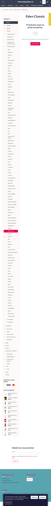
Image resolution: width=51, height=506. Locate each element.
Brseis (9, 215)
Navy (9, 128)
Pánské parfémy (11, 46)
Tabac (9, 191)
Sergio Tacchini (12, 188)
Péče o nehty (10, 334)
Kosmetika (8, 326)
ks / (30, 479)
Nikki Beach (11, 81)
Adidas (9, 281)
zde (22, 499)
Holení (7, 345)
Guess (9, 284)
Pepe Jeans (11, 287)
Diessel (9, 303)
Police (9, 71)
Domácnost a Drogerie (11, 351)
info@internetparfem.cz (8, 493)
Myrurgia (10, 103)
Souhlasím (42, 497)
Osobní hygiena (10, 356)
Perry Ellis (10, 79)
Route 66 (10, 255)
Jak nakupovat (5, 478)
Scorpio (10, 265)
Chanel (9, 164)
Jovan (9, 268)
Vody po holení (11, 34)
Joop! (9, 311)
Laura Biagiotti (11, 178)
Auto (8, 369)
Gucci (9, 162)
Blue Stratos (11, 313)
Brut (9, 68)
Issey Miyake (11, 308)
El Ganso (10, 305)
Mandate (10, 87)
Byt (7, 366)
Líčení (8, 331)
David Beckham (11, 120)
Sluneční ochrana (11, 337)
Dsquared (10, 52)
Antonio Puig (11, 257)
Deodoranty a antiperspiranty (11, 43)
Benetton (10, 63)
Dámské (9, 25)
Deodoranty (10, 37)
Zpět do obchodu (35, 43)
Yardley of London (12, 202)
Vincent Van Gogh (12, 204)
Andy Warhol (11, 226)
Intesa (9, 84)
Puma (9, 273)
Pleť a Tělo (9, 329)
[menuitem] (3, 5)
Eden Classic (11, 231)
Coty (9, 112)
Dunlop (9, 236)
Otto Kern (10, 263)
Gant (9, 89)
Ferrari (9, 156)
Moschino (10, 295)
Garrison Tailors (12, 220)
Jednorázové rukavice (10, 360)
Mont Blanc (10, 180)
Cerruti (9, 297)
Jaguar (9, 105)
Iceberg (10, 228)
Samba (9, 76)
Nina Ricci (10, 183)
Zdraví (7, 348)
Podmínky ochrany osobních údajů (10, 482)
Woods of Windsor (12, 218)
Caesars (10, 234)
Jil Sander (10, 167)
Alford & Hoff (11, 140)
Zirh (9, 133)
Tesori (8, 363)
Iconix (9, 242)
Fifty (9, 57)
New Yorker (10, 92)
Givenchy (10, 159)
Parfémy (8, 22)
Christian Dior (11, 316)
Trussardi (10, 123)
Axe (9, 131)
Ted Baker (10, 199)
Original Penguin (12, 223)
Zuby (7, 343)
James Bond (11, 100)
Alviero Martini (11, 260)
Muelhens (10, 118)
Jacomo (10, 151)
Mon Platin (9, 339)
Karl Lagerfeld (11, 95)
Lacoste (10, 175)
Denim (9, 210)
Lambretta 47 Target (11, 137)
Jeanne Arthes (11, 250)
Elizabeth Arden (12, 146)
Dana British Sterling (11, 109)
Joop (9, 170)
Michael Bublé (11, 207)
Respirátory (10, 354)
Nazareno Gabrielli (12, 252)
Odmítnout (34, 497)
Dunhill (9, 73)
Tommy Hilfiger (11, 194)
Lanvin (9, 172)
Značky (7, 375)
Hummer (10, 65)
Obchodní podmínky (7, 480)
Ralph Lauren (11, 292)
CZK (3, 2)
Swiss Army (10, 212)
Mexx (9, 271)
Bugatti (10, 55)
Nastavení (8, 503)
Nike (9, 49)
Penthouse (10, 143)
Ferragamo (10, 322)
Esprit (9, 148)
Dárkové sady (10, 39)
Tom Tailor (10, 276)
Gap (9, 239)
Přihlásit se (15, 461)
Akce (7, 372)
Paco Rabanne (11, 186)
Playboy (10, 244)
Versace (10, 196)
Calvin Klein (11, 154)
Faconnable (10, 319)
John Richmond (11, 126)
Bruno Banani (11, 60)
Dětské (8, 28)
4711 (9, 247)
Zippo (9, 97)
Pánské (8, 31)
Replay (9, 279)
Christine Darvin (12, 115)
